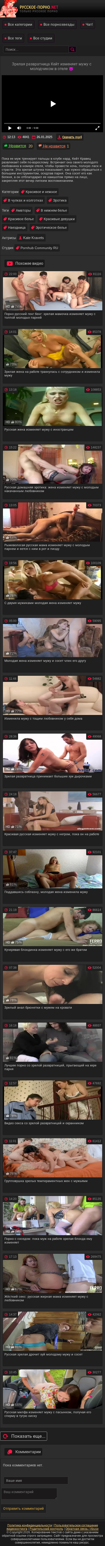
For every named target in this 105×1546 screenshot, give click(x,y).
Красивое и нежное (41, 192)
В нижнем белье (54, 210)
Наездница (17, 227)
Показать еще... (28, 1436)
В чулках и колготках (25, 200)
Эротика (60, 200)
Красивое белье (21, 219)
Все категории (20, 24)
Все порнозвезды (58, 24)
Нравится (17, 146)
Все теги (15, 38)
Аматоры (23, 210)
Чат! (89, 24)
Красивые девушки (59, 219)
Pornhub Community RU (39, 248)
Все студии (42, 38)
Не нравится (53, 146)
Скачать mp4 (72, 137)
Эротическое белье (51, 227)
